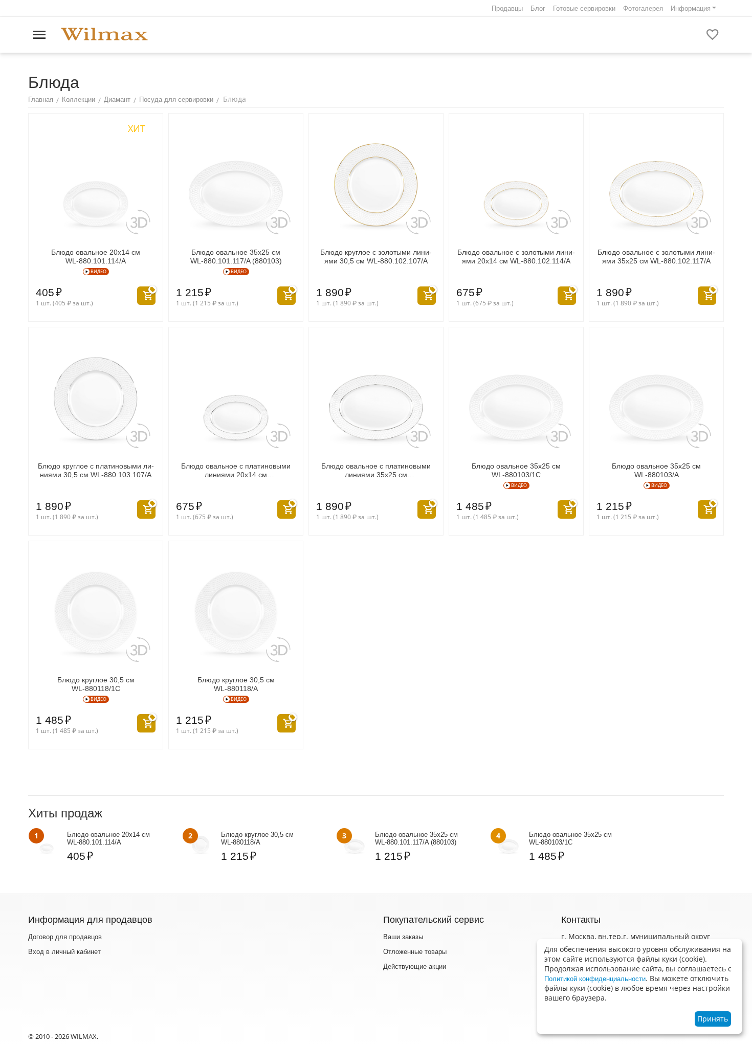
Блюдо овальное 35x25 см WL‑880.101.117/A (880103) (236, 256)
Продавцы (507, 8)
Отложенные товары (415, 952)
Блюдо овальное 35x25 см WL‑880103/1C (516, 470)
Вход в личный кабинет (64, 952)
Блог (537, 8)
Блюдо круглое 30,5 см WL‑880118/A (236, 684)
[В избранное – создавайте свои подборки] (712, 35)
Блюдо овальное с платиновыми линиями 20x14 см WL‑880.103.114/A (236, 470)
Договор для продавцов (65, 937)
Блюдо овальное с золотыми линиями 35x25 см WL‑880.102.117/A (656, 256)
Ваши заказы (403, 937)
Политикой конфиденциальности (595, 979)
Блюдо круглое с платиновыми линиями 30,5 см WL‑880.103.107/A (96, 470)
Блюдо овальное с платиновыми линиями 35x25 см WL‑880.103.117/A (376, 470)
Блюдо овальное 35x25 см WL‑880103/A (656, 470)
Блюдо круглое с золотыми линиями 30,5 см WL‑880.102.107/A (376, 256)
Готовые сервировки (584, 8)
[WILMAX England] (104, 34)
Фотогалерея (643, 8)
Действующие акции (414, 966)
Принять (712, 1019)
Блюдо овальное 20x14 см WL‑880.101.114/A (95, 256)
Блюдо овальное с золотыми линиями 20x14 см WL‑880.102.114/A (516, 256)
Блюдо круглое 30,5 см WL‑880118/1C (96, 684)
